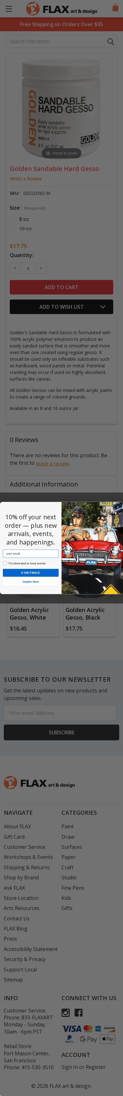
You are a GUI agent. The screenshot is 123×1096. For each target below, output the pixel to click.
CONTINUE (30, 572)
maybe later (31, 581)
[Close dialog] (118, 507)
